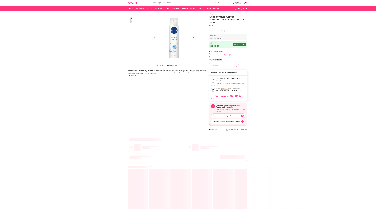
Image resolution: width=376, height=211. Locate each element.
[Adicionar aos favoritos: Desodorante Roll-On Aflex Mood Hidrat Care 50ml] (210, 171)
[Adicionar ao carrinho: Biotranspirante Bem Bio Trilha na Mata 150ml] (231, 204)
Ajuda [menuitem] (245, 8)
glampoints (225, 89)
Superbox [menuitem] (216, 8)
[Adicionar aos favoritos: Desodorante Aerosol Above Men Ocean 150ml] (189, 171)
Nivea (211, 25)
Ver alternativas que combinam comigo (226, 121)
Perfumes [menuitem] (175, 8)
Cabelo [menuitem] (131, 8)
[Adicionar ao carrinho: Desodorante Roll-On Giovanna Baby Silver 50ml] (145, 204)
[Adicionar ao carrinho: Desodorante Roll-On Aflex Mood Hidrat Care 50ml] (210, 204)
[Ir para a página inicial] (132, 3)
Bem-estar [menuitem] (184, 8)
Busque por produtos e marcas (161, 3)
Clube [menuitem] (238, 8)
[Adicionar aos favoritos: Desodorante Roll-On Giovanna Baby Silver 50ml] (146, 171)
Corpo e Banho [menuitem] (159, 8)
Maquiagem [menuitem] (140, 8)
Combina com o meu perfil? (222, 116)
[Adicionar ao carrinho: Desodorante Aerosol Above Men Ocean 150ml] (188, 204)
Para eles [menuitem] (200, 8)
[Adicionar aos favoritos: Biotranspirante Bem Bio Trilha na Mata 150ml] (231, 171)
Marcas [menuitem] (192, 8)
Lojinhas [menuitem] (208, 8)
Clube (212, 43)
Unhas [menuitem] (168, 8)
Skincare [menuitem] (149, 8)
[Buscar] (150, 3)
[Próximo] (246, 188)
